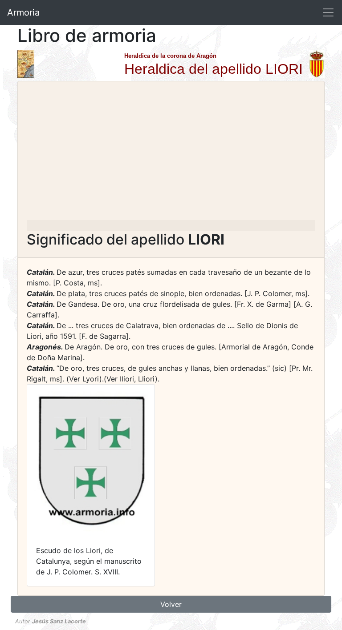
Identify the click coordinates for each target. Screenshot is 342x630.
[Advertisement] (171, 153)
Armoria (23, 12)
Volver (171, 604)
